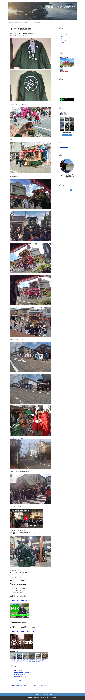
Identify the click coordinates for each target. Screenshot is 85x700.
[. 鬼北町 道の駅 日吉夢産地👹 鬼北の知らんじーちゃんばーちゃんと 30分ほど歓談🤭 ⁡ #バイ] (67, 119)
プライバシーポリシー (47, 694)
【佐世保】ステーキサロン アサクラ (41, 685)
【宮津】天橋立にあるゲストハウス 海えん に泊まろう (19, 660)
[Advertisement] (67, 214)
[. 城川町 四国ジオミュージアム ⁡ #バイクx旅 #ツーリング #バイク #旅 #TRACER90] (62, 123)
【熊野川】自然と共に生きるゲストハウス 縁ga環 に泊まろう (13, 661)
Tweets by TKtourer (64, 147)
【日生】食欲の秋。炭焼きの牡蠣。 (19, 685)
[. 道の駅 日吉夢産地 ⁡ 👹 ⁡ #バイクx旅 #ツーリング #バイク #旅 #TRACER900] (67, 123)
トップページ (36, 694)
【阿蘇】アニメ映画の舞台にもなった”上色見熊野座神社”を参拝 (32, 661)
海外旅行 (62, 38)
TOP (15, 22)
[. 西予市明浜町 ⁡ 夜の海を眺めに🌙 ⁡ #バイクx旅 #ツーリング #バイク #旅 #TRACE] (62, 128)
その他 (62, 44)
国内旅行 (30, 33)
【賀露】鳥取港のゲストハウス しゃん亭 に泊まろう (26, 660)
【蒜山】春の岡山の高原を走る (66, 66)
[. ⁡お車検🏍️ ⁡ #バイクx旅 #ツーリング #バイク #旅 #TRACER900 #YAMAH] (72, 123)
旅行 (22, 680)
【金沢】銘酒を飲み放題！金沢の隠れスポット (22, 672)
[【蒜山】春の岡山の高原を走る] (67, 62)
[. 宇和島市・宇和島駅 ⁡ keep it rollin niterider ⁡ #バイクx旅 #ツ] (72, 128)
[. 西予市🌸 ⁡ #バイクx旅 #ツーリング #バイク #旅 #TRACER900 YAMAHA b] (72, 119)
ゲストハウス (15, 680)
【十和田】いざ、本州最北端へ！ (19, 674)
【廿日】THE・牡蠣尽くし (45, 660)
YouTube (62, 42)
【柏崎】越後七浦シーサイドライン (19, 676)
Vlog (20, 680)
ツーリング (63, 32)
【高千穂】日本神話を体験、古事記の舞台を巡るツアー (38, 661)
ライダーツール (64, 34)
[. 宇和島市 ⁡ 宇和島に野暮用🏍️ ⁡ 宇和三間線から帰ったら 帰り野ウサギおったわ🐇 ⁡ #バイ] (67, 128)
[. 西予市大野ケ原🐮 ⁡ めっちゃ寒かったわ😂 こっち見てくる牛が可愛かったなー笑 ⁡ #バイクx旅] (62, 119)
